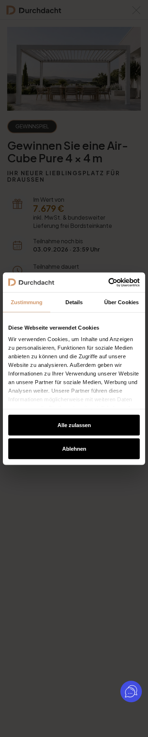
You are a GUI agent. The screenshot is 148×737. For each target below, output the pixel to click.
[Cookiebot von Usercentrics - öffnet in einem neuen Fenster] (108, 282)
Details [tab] (74, 302)
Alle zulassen (74, 425)
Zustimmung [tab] (27, 302)
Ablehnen (74, 448)
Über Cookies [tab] (121, 302)
